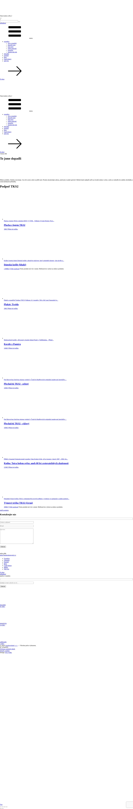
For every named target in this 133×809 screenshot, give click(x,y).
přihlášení (3, 23)
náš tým (6, 61)
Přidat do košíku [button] (13, 229)
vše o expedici (12, 43)
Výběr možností (14, 269)
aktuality (6, 54)
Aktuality (7, 560)
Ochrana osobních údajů (7, 649)
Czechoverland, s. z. (11, 645)
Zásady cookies (5, 651)
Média (6, 567)
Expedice (7, 558)
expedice (6, 41)
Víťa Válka (8, 652)
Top (1, 804)
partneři (6, 55)
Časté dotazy (8, 565)
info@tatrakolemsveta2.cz (8, 555)
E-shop (2, 79)
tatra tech (10, 47)
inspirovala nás (12, 52)
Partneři (6, 562)
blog (5, 57)
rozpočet (10, 50)
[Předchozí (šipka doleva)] (1, 808)
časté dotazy (7, 59)
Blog (5, 564)
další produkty (4, 510)
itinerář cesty (12, 45)
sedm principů (12, 48)
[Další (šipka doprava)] (3, 808)
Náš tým (6, 569)
